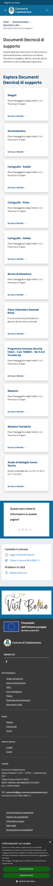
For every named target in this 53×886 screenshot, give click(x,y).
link (11, 863)
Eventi (9, 751)
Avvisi (9, 730)
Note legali (11, 825)
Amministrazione (21, 21)
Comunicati (11, 726)
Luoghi (9, 747)
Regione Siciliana (12, 2)
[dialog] (26, 862)
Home (6, 21)
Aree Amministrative (16, 683)
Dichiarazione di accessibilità (19, 829)
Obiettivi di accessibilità (17, 816)
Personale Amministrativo (18, 700)
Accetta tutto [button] (26, 869)
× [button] (50, 842)
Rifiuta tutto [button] (26, 875)
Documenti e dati (11, 25)
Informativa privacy (15, 821)
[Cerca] (47, 10)
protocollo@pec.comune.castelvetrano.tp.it (26, 792)
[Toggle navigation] (5, 10)
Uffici (8, 687)
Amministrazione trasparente (19, 812)
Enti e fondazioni (14, 691)
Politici (9, 695)
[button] (26, 881)
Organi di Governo (14, 678)
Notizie (9, 722)
